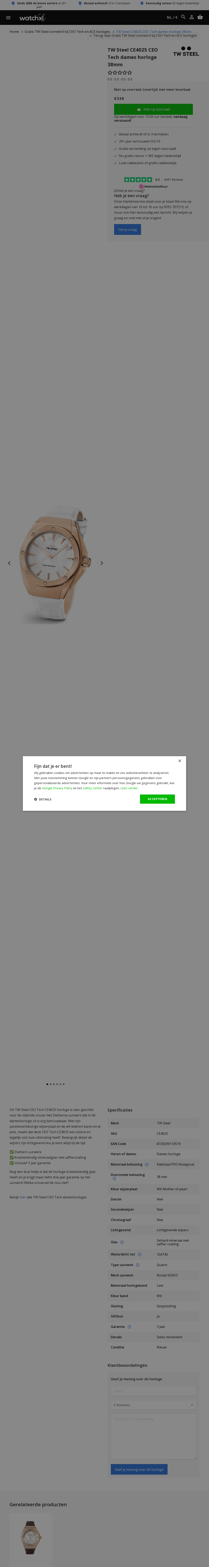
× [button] (179, 761)
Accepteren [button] (157, 799)
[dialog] (104, 783)
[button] (42, 799)
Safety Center (92, 788)
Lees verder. (129, 788)
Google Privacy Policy (57, 788)
